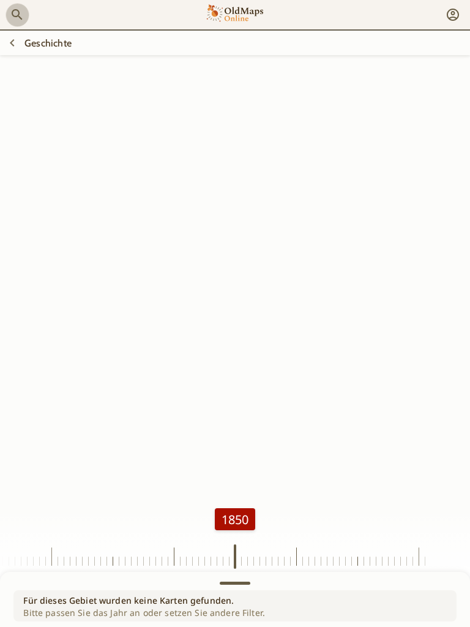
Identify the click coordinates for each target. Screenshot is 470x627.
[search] (17, 14)
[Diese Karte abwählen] (12, 43)
